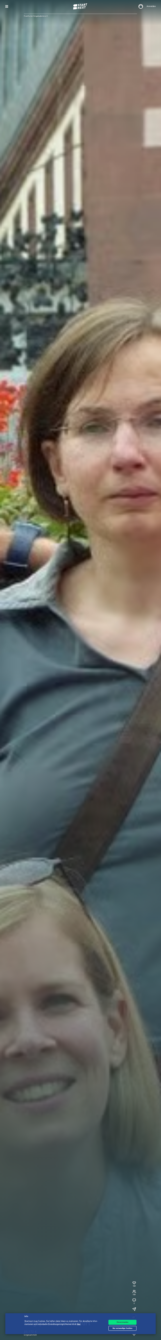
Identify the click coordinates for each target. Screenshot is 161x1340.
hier (79, 1324)
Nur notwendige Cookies (122, 1328)
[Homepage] (80, 6)
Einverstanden (122, 1322)
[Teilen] (134, 1309)
